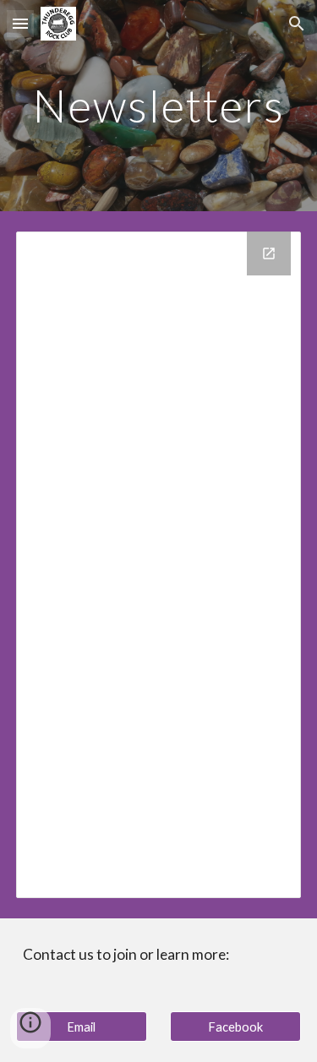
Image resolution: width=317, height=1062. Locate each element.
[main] (159, 105)
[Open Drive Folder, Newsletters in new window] (269, 253)
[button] (20, 23)
